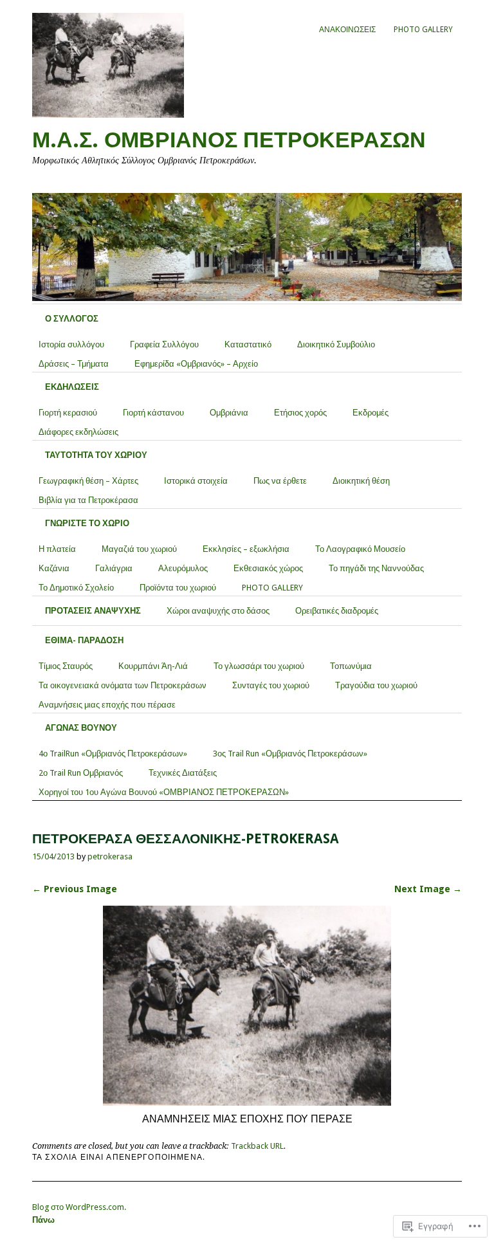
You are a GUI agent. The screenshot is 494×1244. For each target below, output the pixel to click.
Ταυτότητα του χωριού (96, 455)
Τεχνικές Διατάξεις (183, 773)
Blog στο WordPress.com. (79, 1207)
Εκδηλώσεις (72, 387)
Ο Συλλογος (71, 319)
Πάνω (43, 1220)
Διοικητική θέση (361, 481)
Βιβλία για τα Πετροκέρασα (88, 500)
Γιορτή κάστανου (153, 412)
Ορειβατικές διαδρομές (336, 611)
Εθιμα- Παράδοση (84, 640)
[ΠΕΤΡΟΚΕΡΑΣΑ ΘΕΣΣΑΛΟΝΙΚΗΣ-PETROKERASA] (247, 1102)
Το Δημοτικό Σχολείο (76, 587)
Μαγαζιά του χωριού (139, 549)
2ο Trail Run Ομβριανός (81, 773)
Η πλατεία (57, 549)
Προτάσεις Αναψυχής (93, 611)
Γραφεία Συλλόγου (164, 344)
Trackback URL (257, 1146)
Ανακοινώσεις (347, 29)
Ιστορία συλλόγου (71, 344)
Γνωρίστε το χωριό (87, 523)
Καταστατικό (247, 344)
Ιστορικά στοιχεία (196, 481)
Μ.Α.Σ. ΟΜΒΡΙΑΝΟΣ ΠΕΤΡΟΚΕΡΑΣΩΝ (229, 139)
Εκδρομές (370, 412)
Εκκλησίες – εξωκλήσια (246, 549)
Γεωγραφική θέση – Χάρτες (88, 481)
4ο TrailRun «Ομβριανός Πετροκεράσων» (113, 753)
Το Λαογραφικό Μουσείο (360, 549)
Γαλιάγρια (114, 568)
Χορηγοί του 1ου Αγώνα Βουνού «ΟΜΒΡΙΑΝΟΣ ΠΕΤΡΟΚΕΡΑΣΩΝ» (164, 792)
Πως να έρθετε (280, 481)
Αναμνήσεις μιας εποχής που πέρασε (107, 704)
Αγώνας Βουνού (81, 728)
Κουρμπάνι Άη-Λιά (153, 666)
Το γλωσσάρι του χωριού (259, 666)
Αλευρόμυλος (183, 568)
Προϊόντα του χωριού (178, 587)
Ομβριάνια (229, 412)
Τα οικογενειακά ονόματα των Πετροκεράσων (122, 685)
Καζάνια (54, 568)
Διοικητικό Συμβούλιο (336, 344)
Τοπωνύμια (351, 666)
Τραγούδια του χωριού (376, 685)
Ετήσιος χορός (300, 412)
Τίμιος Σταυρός (66, 666)
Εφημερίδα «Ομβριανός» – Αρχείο (196, 364)
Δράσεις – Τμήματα (74, 364)
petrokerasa (110, 856)
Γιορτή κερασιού (68, 412)
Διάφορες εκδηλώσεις (78, 432)
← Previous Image (74, 889)
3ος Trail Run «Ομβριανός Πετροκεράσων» (290, 753)
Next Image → (428, 889)
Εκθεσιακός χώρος (268, 568)
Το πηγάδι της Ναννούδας (376, 568)
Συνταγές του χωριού (270, 685)
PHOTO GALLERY (423, 29)
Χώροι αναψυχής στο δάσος (218, 611)
